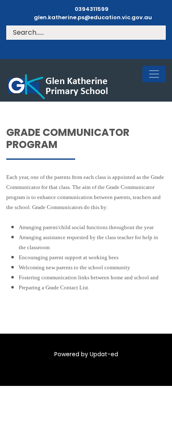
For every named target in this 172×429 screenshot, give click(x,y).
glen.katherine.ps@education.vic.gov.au (93, 17)
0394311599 (92, 9)
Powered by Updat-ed (86, 354)
